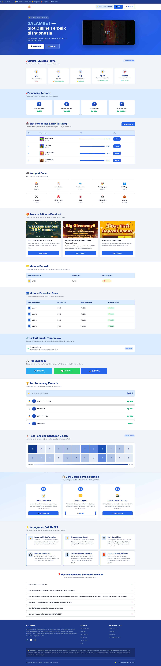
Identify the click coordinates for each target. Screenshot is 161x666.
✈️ (27, 640)
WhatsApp (112, 634)
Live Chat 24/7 (113, 628)
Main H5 (83, 631)
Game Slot (83, 637)
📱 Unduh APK (36, 46)
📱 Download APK (43, 513)
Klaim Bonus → (43, 253)
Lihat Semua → (128, 124)
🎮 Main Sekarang (117, 513)
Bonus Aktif (83, 640)
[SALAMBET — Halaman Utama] (29, 7)
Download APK (84, 628)
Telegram (112, 631)
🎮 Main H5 (129, 7)
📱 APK (118, 7)
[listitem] (36, 186)
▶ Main (117, 139)
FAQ (81, 643)
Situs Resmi (83, 634)
